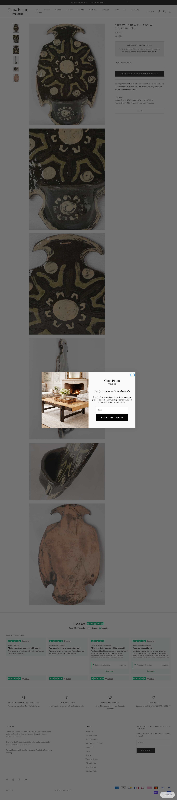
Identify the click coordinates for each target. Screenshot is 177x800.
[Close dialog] (132, 375)
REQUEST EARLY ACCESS (112, 417)
